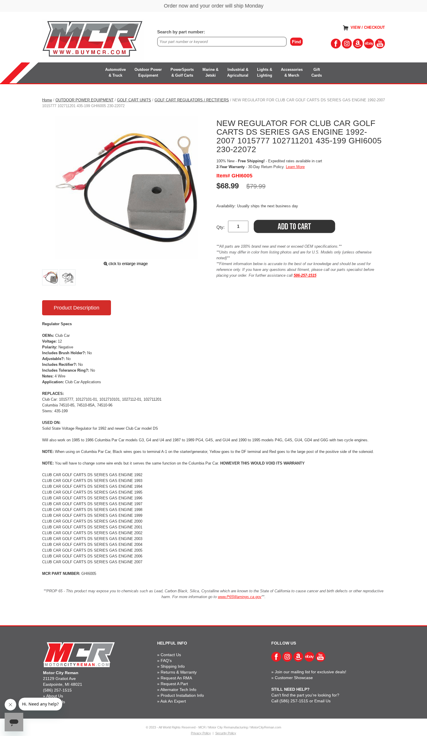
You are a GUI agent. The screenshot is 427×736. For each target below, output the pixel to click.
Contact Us (171, 654)
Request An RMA (176, 678)
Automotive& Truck (115, 72)
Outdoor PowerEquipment (148, 72)
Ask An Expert (173, 701)
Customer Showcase (294, 677)
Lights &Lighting (264, 72)
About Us (54, 696)
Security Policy (225, 733)
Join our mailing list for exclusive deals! (310, 672)
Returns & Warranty (179, 672)
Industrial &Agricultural (237, 72)
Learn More (295, 167)
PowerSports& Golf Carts (182, 72)
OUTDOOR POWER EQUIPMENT (84, 100)
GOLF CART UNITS (134, 100)
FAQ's (166, 660)
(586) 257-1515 (57, 690)
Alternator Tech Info (178, 689)
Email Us (322, 701)
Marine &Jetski (210, 72)
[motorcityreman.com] (93, 39)
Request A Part (174, 683)
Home (47, 100)
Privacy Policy (201, 733)
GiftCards (316, 72)
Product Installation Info (182, 695)
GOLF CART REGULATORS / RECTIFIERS (192, 100)
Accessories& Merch (292, 72)
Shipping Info (173, 666)
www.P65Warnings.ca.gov (239, 597)
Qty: (220, 227)
